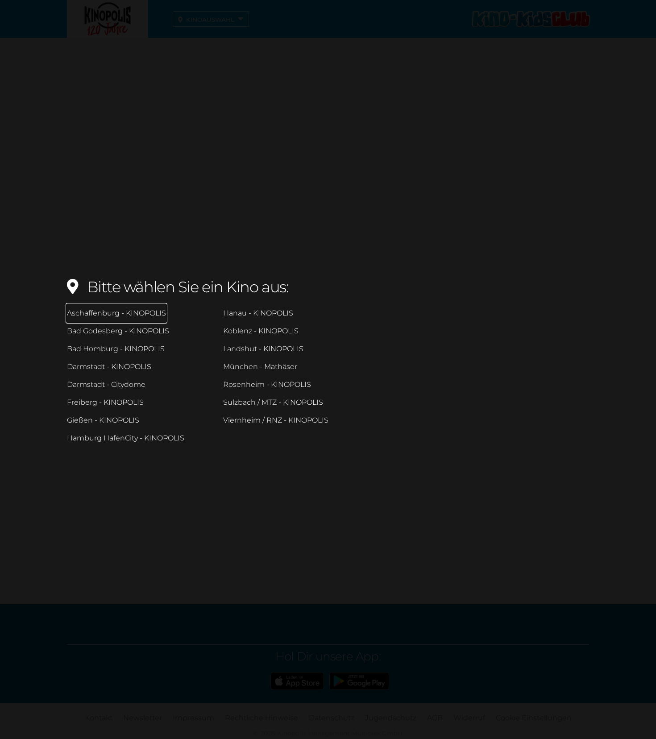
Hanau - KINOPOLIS (258, 313)
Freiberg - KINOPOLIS (105, 402)
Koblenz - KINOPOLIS (261, 331)
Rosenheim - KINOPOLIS (267, 384)
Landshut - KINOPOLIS (263, 349)
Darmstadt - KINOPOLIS (109, 366)
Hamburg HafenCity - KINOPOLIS (125, 438)
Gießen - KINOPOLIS (103, 420)
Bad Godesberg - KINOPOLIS (118, 331)
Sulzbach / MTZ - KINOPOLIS (273, 402)
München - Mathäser (260, 366)
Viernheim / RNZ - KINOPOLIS (275, 420)
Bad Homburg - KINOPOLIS (116, 349)
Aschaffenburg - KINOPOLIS (116, 313)
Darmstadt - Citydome (106, 384)
